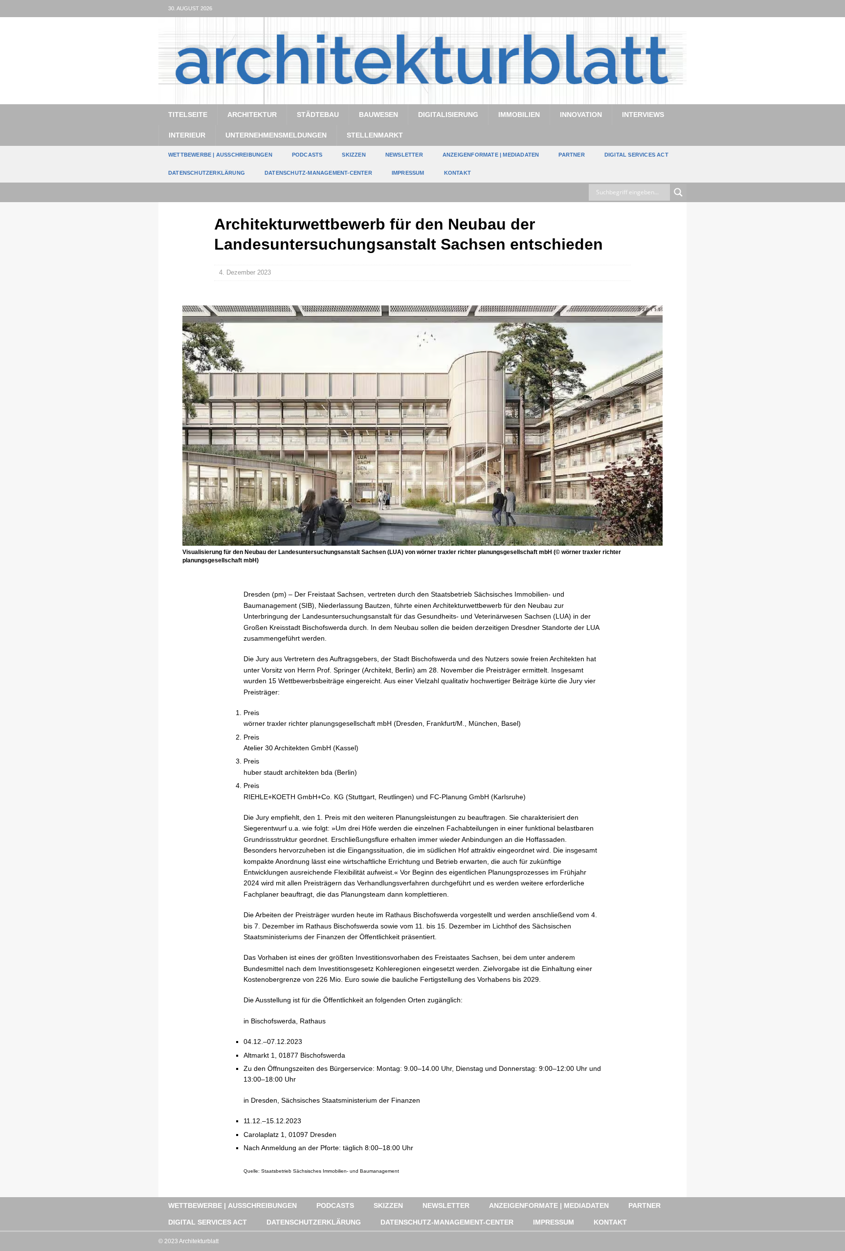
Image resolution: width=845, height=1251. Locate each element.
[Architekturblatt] (422, 98)
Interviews (643, 114)
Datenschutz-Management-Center (318, 173)
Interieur (187, 135)
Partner (571, 155)
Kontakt (457, 173)
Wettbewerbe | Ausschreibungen (220, 155)
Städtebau (318, 114)
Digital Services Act (636, 155)
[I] (678, 8)
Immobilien (519, 114)
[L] (658, 8)
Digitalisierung (448, 114)
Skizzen (353, 155)
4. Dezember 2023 (245, 272)
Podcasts (307, 155)
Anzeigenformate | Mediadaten (491, 155)
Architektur (252, 114)
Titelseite (187, 114)
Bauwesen (378, 114)
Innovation (581, 114)
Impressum (408, 173)
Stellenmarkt (375, 135)
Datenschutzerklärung (206, 173)
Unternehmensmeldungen (276, 135)
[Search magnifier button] (678, 192)
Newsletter (404, 155)
